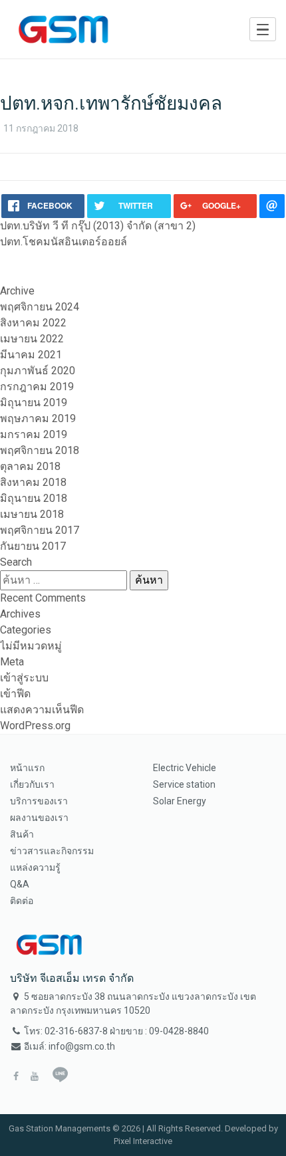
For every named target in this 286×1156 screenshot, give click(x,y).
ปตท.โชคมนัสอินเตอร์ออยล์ (63, 241)
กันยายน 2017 (33, 546)
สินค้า (22, 834)
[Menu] (262, 29)
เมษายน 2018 (32, 514)
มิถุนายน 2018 (33, 498)
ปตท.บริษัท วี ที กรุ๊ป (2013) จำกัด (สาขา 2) (98, 225)
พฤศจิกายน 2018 (39, 450)
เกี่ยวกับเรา (32, 784)
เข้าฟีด (15, 693)
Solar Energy (179, 801)
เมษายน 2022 (32, 338)
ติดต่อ (21, 900)
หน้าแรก (27, 767)
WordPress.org (35, 725)
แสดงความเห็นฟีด (42, 709)
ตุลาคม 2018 (30, 466)
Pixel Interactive (143, 1141)
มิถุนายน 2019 (33, 402)
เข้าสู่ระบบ (24, 677)
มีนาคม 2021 (31, 354)
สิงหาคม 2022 (33, 322)
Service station (184, 784)
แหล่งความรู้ (35, 867)
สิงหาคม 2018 (33, 482)
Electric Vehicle (184, 767)
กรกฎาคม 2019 (37, 386)
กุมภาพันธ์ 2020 (37, 370)
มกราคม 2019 (33, 434)
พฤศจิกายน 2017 (39, 530)
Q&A (19, 884)
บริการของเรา (39, 801)
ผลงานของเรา (39, 817)
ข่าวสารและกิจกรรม (52, 851)
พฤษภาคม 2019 (38, 418)
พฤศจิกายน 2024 (39, 306)
